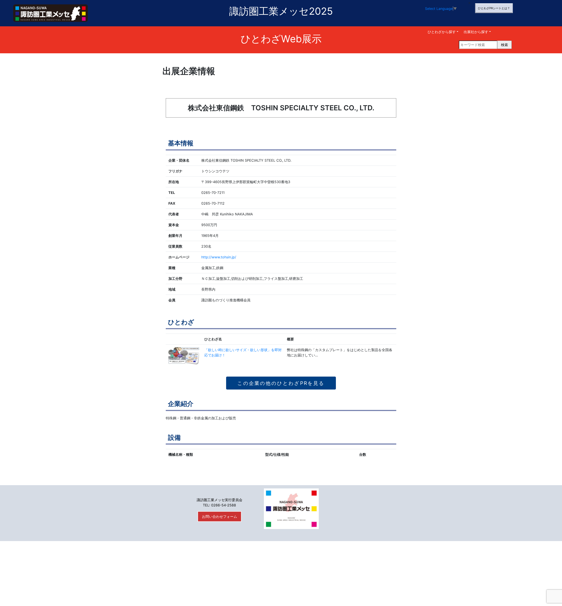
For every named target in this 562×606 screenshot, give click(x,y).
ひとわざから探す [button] (442, 32)
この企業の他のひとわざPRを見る (280, 383)
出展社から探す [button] (476, 32)
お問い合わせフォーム (219, 516)
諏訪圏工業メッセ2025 (281, 11)
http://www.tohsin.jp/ (218, 257)
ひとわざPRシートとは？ (494, 8)
